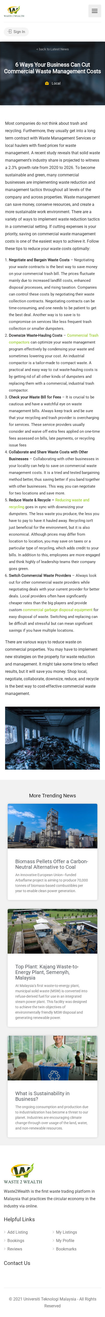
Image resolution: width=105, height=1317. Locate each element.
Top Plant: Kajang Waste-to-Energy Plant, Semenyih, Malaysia (47, 972)
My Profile (65, 1240)
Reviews (14, 1249)
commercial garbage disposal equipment (58, 610)
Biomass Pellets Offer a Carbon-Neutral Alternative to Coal (51, 864)
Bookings (15, 1240)
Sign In (18, 31)
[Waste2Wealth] (14, 11)
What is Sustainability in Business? (42, 1096)
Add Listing (17, 1232)
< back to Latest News (52, 49)
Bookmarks (66, 1249)
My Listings (66, 1232)
